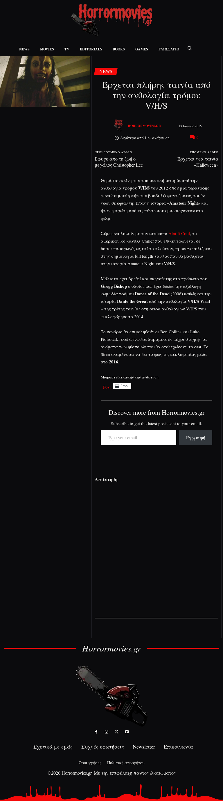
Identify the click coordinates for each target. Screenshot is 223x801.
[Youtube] (127, 732)
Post (107, 386)
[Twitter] (117, 732)
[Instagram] (106, 732)
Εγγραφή (195, 437)
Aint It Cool (179, 233)
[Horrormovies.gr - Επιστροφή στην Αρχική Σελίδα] (111, 20)
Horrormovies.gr (144, 125)
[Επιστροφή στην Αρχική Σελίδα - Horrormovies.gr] (111, 696)
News (105, 71)
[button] (189, 48)
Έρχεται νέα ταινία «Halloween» (197, 162)
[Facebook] (96, 732)
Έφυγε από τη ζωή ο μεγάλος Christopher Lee (119, 162)
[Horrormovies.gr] (119, 126)
